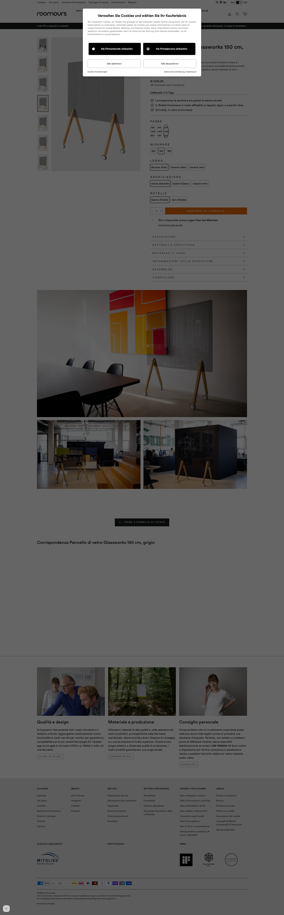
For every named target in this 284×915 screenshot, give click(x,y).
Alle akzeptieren (170, 63)
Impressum (191, 71)
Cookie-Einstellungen (97, 72)
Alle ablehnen (114, 63)
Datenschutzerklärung (174, 71)
